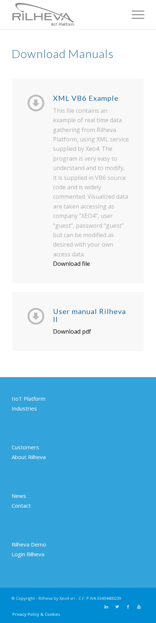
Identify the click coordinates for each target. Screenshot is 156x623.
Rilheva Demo (29, 544)
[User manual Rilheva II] (36, 315)
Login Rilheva (28, 554)
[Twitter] (117, 606)
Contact (21, 505)
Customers (25, 447)
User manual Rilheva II (89, 315)
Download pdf (72, 331)
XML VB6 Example (86, 98)
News (19, 495)
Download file (71, 264)
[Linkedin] (106, 606)
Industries (24, 408)
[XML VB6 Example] (36, 102)
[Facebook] (128, 606)
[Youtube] (139, 606)
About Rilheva (29, 457)
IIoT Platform (28, 398)
